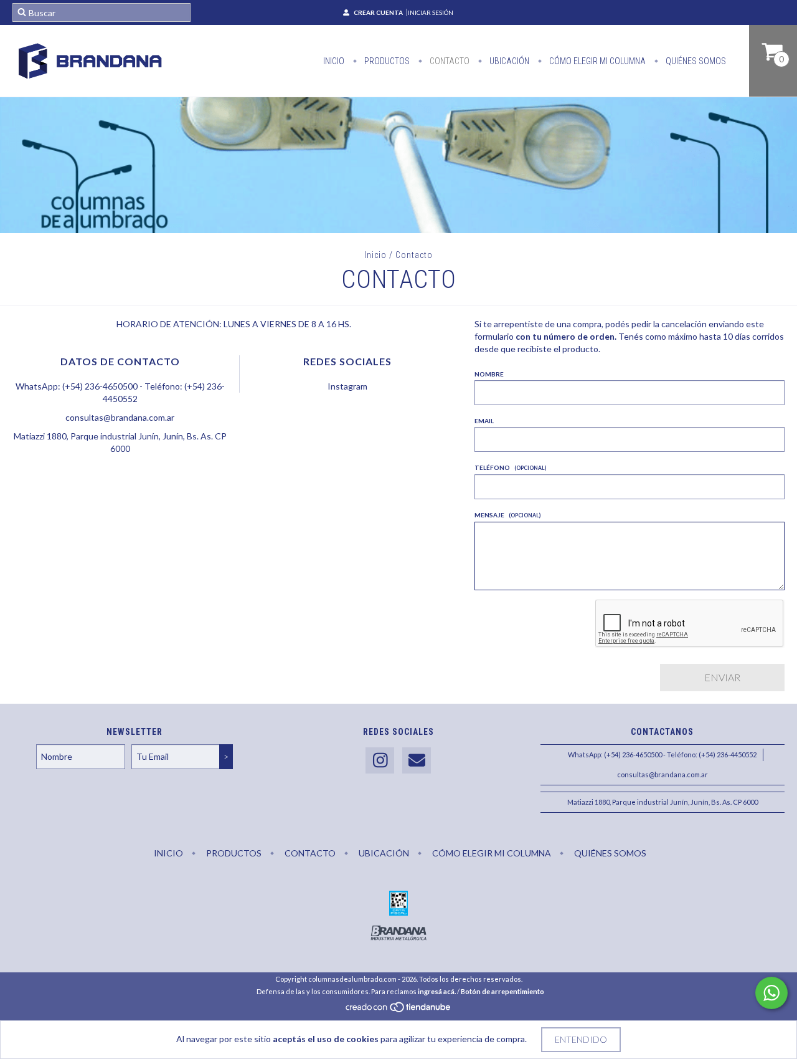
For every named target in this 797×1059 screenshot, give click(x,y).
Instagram (347, 386)
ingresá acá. (437, 991)
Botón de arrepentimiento (502, 991)
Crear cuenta (378, 12)
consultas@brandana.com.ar (119, 417)
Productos (386, 61)
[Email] (416, 760)
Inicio (333, 61)
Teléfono (510, 467)
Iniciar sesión (430, 12)
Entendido (581, 1039)
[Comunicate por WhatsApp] (771, 993)
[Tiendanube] (398, 1011)
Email (484, 420)
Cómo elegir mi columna (596, 61)
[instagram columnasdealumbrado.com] (379, 760)
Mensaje (507, 515)
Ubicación (508, 61)
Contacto (448, 61)
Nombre (489, 374)
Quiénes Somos (695, 61)
